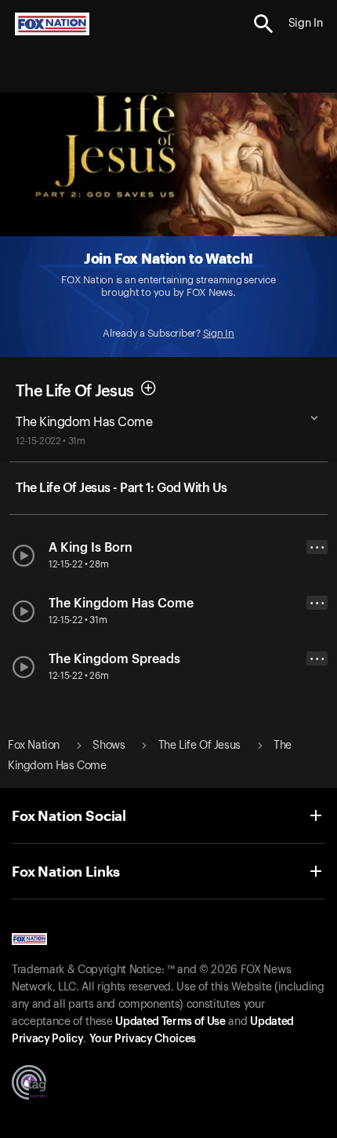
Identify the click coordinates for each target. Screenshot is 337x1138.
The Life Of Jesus (74, 391)
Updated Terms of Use (170, 1021)
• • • (317, 547)
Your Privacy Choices (142, 1039)
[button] (264, 24)
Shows (108, 745)
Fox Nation (34, 745)
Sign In (218, 333)
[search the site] (264, 24)
